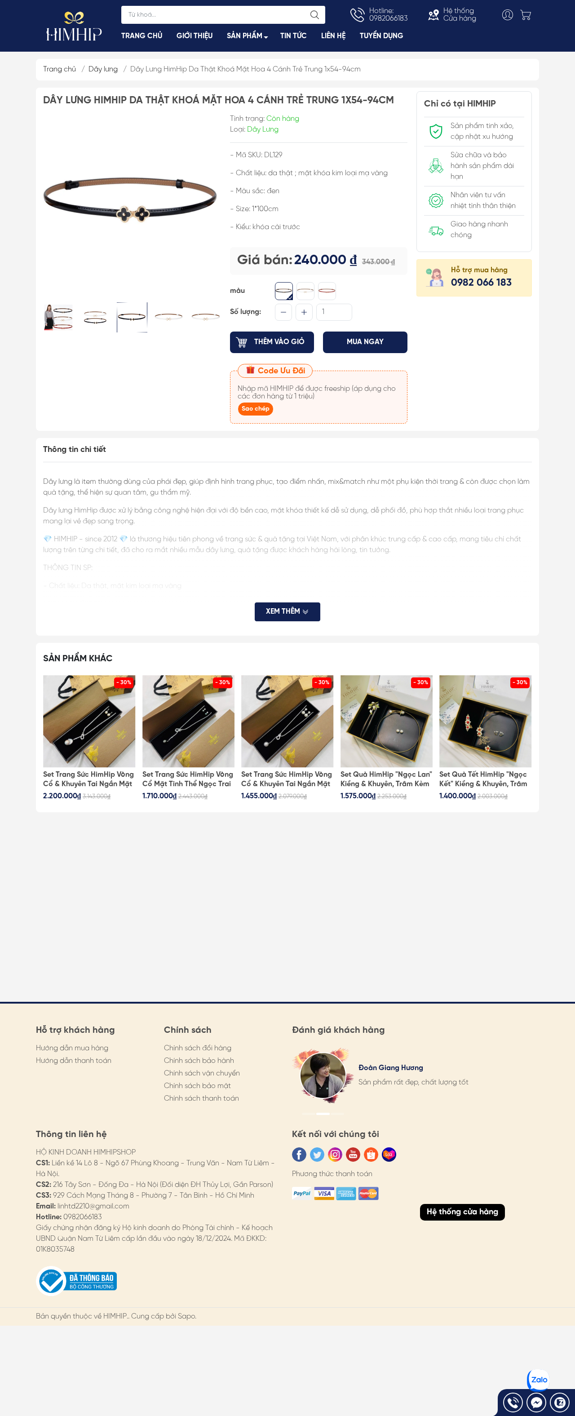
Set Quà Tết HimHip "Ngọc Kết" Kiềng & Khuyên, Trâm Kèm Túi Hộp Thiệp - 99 (483, 780)
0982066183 (82, 1217)
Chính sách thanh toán (201, 1098)
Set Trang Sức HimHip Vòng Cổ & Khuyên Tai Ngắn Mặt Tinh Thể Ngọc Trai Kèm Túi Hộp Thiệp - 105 (286, 780)
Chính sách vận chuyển (202, 1073)
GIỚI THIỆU (194, 36)
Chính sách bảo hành (199, 1061)
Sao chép (256, 409)
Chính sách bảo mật (197, 1086)
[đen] (284, 291)
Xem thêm (284, 611)
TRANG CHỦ (141, 36)
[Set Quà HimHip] (387, 721)
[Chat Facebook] (536, 1402)
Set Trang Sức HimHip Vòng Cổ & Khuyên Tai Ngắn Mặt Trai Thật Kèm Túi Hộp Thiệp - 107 (88, 780)
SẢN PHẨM (244, 36)
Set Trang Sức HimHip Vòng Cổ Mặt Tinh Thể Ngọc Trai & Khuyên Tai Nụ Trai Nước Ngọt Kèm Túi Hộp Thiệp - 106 (187, 780)
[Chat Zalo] (560, 1402)
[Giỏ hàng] (528, 15)
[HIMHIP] (74, 25)
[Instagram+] (335, 1154)
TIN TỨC (293, 36)
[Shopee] (371, 1154)
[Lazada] (389, 1154)
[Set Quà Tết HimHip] (485, 721)
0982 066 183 (481, 283)
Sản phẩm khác (78, 659)
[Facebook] (299, 1154)
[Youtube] (353, 1154)
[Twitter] (317, 1154)
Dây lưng (103, 69)
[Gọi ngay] (513, 1402)
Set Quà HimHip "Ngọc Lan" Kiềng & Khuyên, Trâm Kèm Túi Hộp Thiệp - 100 (386, 780)
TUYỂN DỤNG (381, 36)
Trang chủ (59, 69)
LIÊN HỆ (333, 36)
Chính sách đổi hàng (197, 1048)
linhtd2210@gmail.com (93, 1206)
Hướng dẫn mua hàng (72, 1048)
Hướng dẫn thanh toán (73, 1061)
